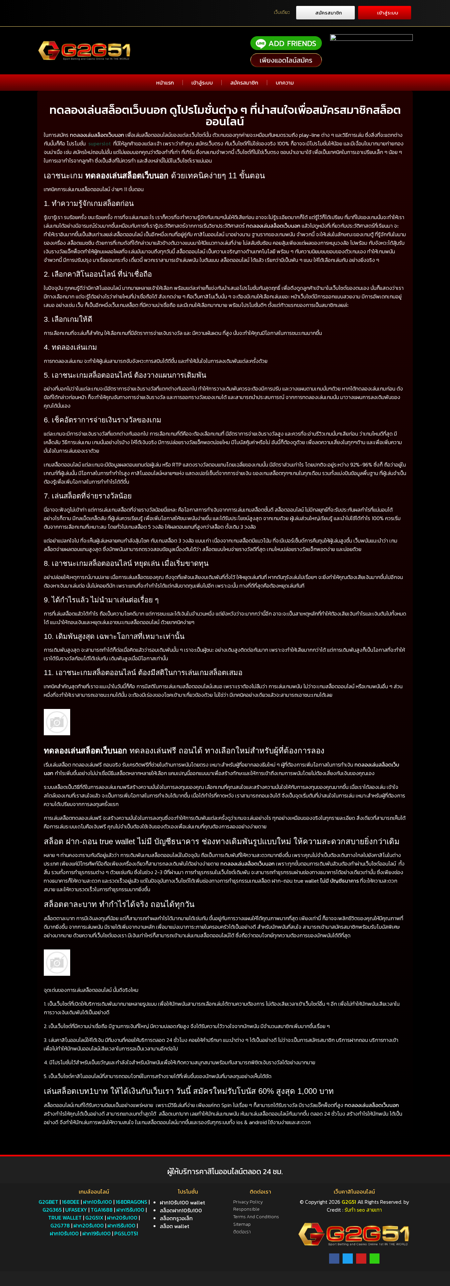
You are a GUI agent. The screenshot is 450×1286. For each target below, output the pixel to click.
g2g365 (52, 1210)
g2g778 (60, 1225)
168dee (70, 1202)
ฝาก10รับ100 (97, 1202)
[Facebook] (334, 1258)
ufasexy (76, 1210)
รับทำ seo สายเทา (363, 1210)
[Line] (375, 1258)
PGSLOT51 (126, 1233)
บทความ (285, 83)
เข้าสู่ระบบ (202, 83)
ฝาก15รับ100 (130, 1210)
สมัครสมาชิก (244, 83)
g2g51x (94, 1218)
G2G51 (349, 1202)
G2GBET (48, 1202)
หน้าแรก (165, 83)
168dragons (131, 1202)
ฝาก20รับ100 (122, 1218)
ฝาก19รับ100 (96, 1233)
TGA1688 (102, 1210)
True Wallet (65, 1218)
